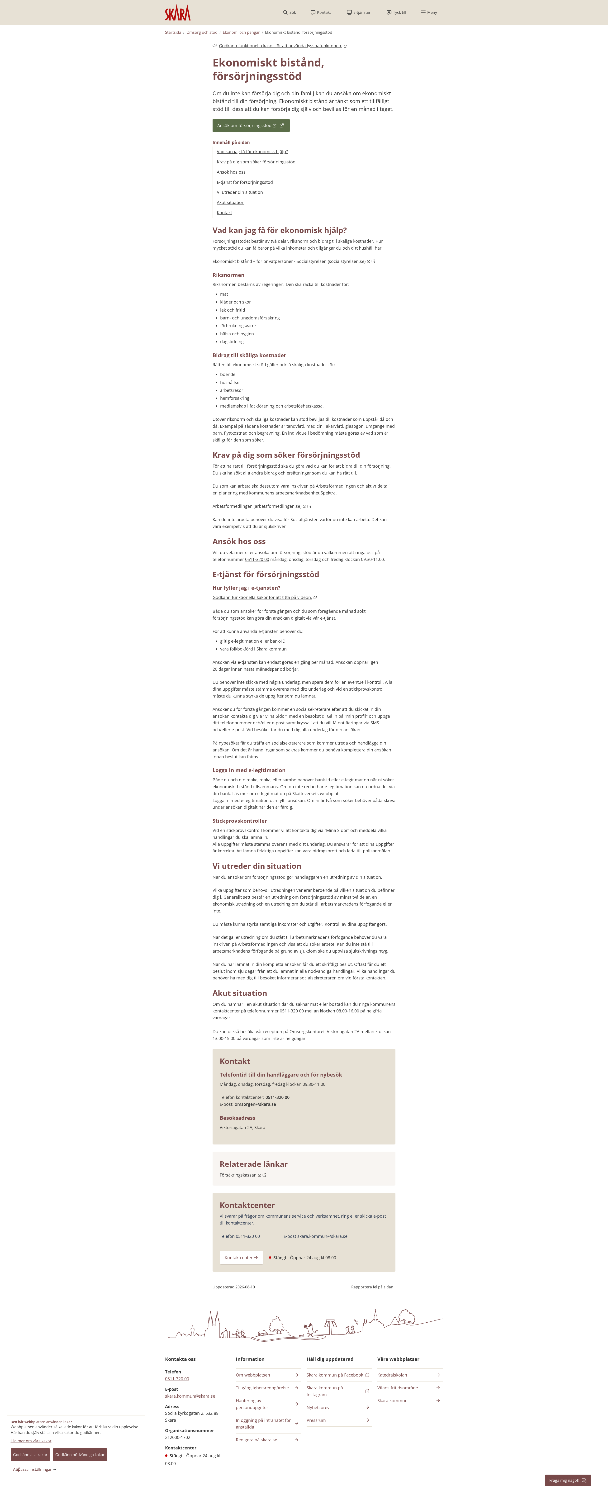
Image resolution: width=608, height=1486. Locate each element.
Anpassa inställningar (32, 1469)
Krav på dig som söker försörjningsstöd (256, 162)
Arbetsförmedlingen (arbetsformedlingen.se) (262, 506)
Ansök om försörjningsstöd (253, 127)
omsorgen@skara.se (255, 1104)
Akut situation (230, 202)
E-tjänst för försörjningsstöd (245, 182)
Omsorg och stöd (202, 32)
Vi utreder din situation (240, 192)
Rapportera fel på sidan (372, 1287)
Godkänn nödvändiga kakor (80, 1454)
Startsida (173, 32)
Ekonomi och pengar (241, 32)
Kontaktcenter (238, 1257)
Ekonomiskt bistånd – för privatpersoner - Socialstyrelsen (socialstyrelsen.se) (294, 261)
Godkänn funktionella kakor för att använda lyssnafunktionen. (277, 46)
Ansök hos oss (231, 172)
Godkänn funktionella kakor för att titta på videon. (265, 597)
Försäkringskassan (243, 1175)
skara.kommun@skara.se (190, 1396)
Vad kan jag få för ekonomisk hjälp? (252, 151)
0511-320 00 (257, 559)
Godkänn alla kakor (30, 1454)
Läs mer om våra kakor (31, 1440)
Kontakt (224, 212)
